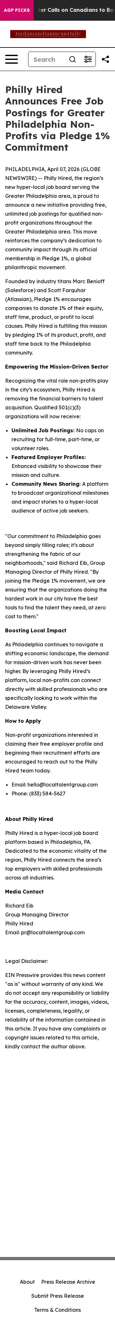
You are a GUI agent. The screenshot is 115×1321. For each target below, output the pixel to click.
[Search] (72, 59)
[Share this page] (105, 59)
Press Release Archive (68, 1282)
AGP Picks (17, 10)
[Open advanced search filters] (88, 59)
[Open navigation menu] (11, 59)
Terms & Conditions (57, 1310)
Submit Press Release (57, 1296)
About (27, 1282)
